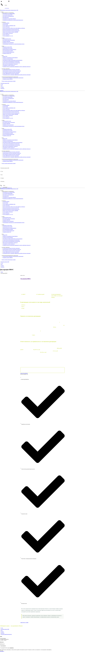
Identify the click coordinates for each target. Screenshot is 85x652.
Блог (2, 630)
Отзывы (2, 631)
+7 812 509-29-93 (7, 8)
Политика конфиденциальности (6, 634)
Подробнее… (2, 651)
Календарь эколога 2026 (5, 629)
